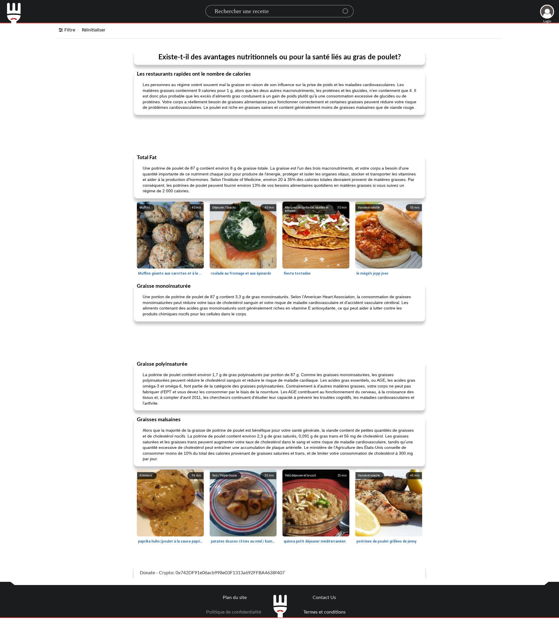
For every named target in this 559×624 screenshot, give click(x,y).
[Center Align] (347, 8)
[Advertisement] (279, 134)
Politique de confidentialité (233, 612)
